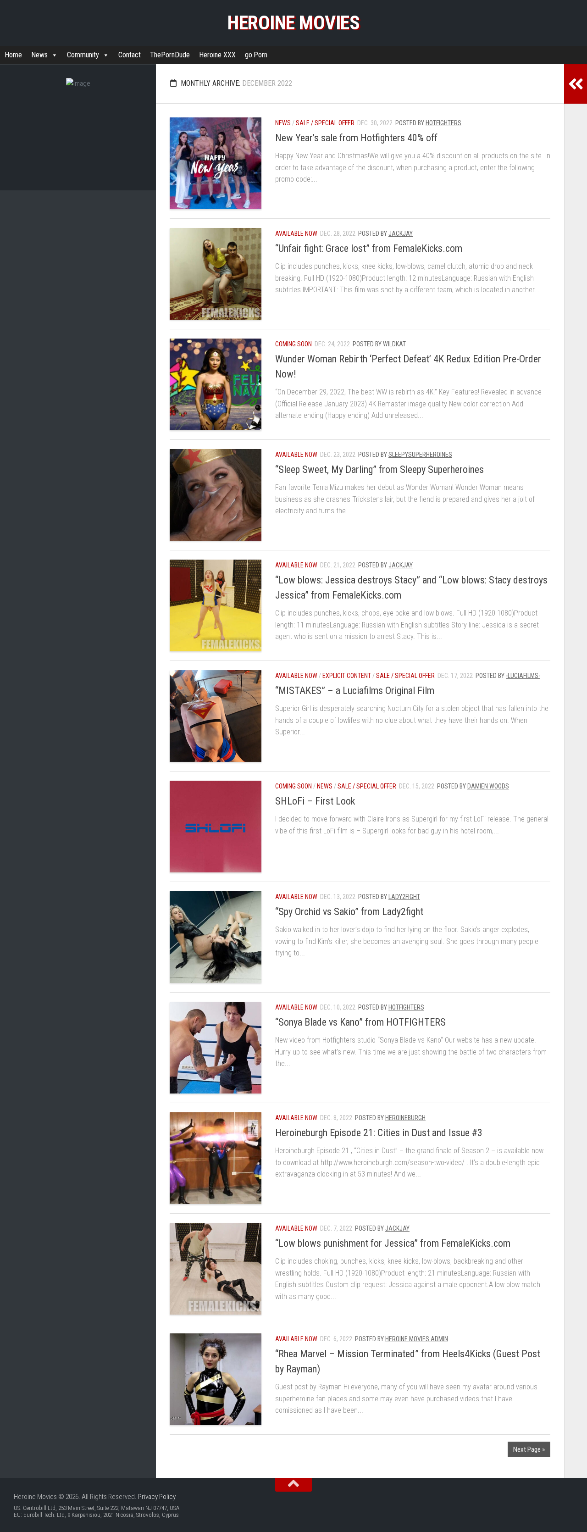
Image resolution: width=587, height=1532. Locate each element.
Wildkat (394, 344)
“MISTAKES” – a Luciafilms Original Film (354, 690)
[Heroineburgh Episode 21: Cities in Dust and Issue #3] (215, 1158)
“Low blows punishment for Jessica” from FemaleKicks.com (392, 1243)
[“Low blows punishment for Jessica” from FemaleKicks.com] (215, 1269)
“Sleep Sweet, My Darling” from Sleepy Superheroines (379, 469)
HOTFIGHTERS (443, 123)
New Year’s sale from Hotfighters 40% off (356, 138)
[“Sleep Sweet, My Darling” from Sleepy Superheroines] (215, 495)
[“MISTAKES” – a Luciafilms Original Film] (215, 716)
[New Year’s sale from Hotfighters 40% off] (215, 163)
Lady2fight (404, 896)
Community (83, 54)
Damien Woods (488, 786)
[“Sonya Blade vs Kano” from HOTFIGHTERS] (215, 1047)
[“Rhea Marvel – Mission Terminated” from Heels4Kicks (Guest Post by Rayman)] (215, 1379)
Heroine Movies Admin (416, 1339)
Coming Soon (293, 344)
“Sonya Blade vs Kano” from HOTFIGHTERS (360, 1022)
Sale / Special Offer (325, 123)
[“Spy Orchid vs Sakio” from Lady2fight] (215, 937)
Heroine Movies (293, 22)
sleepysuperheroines (420, 454)
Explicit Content (346, 675)
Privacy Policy (157, 1497)
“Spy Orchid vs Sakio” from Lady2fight (349, 911)
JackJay (400, 233)
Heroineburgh (405, 1117)
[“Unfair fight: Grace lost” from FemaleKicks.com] (215, 274)
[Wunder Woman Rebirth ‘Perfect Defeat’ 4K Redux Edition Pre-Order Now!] (215, 384)
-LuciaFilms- (523, 675)
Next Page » (529, 1449)
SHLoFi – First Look (315, 801)
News (39, 54)
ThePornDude (170, 54)
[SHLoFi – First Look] (215, 826)
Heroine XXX (217, 54)
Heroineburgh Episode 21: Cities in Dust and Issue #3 (378, 1132)
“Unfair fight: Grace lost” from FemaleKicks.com (368, 248)
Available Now (296, 233)
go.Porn (256, 54)
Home (13, 54)
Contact (129, 54)
